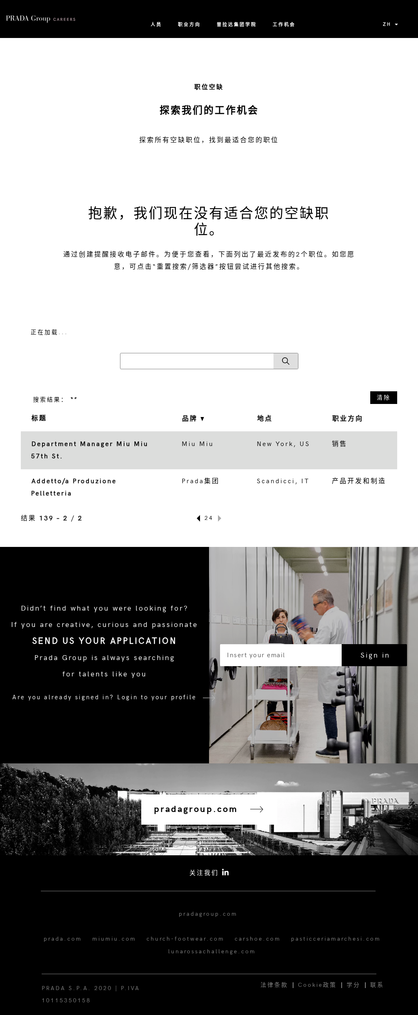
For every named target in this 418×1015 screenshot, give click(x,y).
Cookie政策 (317, 985)
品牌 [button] (191, 419)
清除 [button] (384, 397)
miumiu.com (114, 938)
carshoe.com (258, 938)
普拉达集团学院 (237, 24)
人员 (156, 24)
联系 (377, 985)
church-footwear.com (186, 938)
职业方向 (189, 24)
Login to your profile (157, 697)
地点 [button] (265, 419)
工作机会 (284, 24)
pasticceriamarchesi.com (336, 938)
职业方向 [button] (347, 419)
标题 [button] (39, 418)
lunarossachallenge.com (212, 951)
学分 (353, 985)
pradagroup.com (208, 913)
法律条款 (274, 985)
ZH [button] (388, 24)
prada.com (63, 938)
